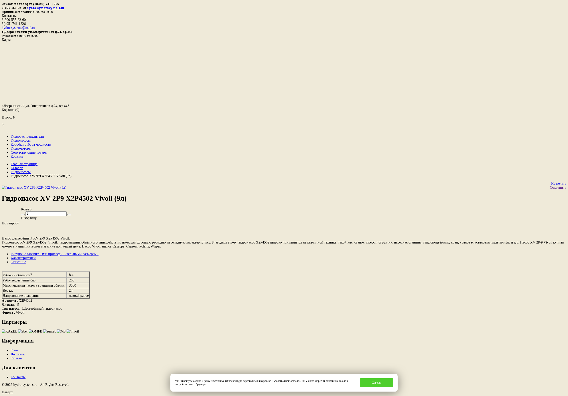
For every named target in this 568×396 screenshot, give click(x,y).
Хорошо (376, 382)
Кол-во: (26, 209)
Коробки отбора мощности (31, 144)
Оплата (16, 358)
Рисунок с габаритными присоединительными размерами (55, 254)
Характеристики (23, 258)
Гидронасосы (21, 140)
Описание (18, 262)
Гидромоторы (21, 148)
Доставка (18, 354)
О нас (15, 350)
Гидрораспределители (27, 136)
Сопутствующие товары (29, 152)
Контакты (18, 377)
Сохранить (558, 187)
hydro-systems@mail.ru (45, 8)
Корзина (10, 110)
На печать (558, 183)
